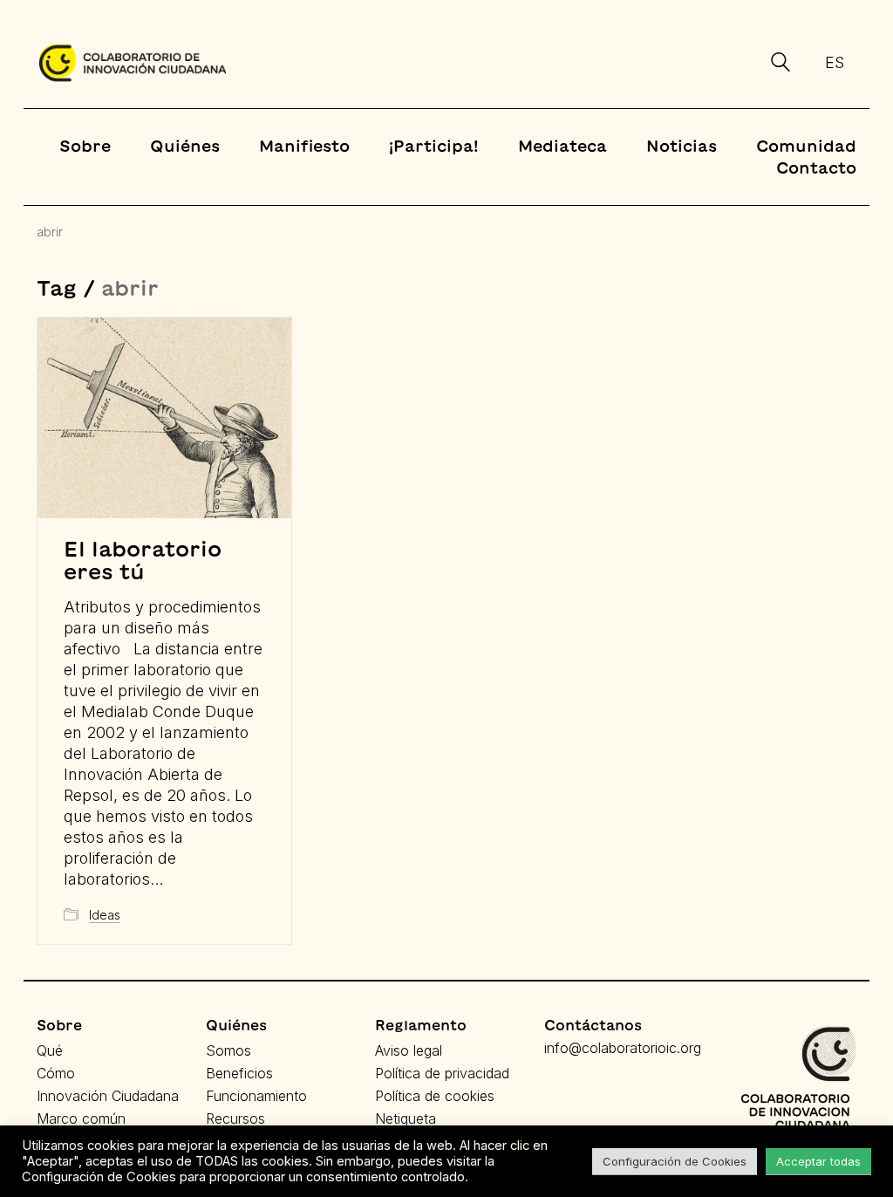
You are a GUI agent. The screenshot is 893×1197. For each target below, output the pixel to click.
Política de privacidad (442, 1073)
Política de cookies (434, 1096)
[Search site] (780, 64)
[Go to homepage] (132, 63)
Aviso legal (408, 1050)
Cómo (56, 1073)
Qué (50, 1050)
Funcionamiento (256, 1096)
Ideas (104, 914)
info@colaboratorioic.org (622, 1048)
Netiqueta (405, 1118)
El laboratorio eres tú (143, 560)
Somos (228, 1050)
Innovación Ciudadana (108, 1096)
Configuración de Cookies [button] (674, 1161)
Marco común (81, 1118)
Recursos (235, 1118)
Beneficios (239, 1073)
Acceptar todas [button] (818, 1161)
